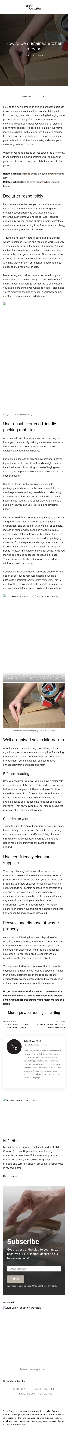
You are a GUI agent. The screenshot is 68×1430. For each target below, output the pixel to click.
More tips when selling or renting (34, 1013)
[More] (51, 97)
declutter (38, 212)
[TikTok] (27, 1182)
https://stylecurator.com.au (35, 1045)
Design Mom (55, 678)
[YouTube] (34, 1182)
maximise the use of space (25, 291)
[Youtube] (41, 1082)
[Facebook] (25, 1082)
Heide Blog (27, 414)
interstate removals (41, 579)
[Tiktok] (27, 1400)
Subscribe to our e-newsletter (47, 1074)
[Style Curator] (14, 1062)
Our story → (10, 1176)
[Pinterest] (35, 1082)
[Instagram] (30, 1082)
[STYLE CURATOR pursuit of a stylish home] (34, 7)
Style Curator (33, 1040)
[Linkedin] (41, 1182)
